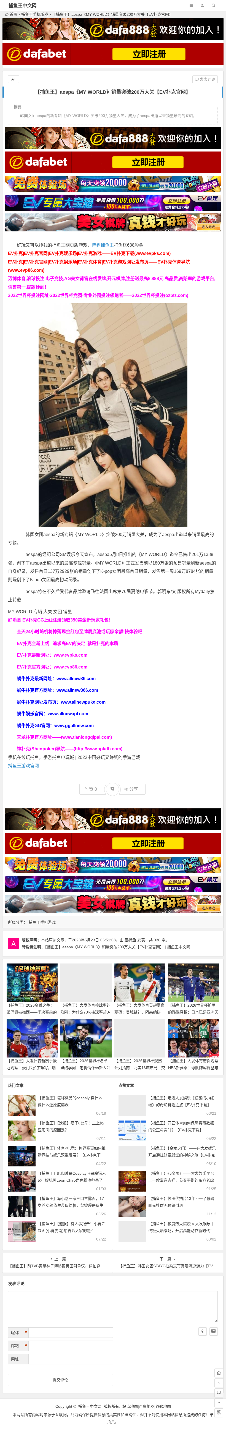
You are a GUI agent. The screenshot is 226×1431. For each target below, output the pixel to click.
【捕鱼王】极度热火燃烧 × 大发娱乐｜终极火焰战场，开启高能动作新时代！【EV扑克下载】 (181, 1230)
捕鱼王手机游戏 (34, 14)
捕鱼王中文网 (23, 5)
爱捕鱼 (130, 940)
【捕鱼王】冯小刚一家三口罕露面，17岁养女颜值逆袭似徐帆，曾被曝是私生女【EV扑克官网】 (71, 1205)
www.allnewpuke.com (83, 702)
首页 (13, 14)
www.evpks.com (70, 655)
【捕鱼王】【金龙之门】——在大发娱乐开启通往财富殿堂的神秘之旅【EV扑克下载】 (182, 1155)
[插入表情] (202, 1331)
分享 (133, 789)
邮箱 (19, 1346)
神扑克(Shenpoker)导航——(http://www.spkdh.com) (69, 748)
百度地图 (146, 1406)
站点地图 (130, 1406)
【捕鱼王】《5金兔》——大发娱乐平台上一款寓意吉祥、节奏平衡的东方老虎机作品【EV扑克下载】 (181, 1180)
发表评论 (207, 79)
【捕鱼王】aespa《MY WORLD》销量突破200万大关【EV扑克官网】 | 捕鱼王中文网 (117, 947)
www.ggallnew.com (74, 725)
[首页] (218, 1373)
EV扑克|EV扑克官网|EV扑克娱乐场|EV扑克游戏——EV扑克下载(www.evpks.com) (89, 253)
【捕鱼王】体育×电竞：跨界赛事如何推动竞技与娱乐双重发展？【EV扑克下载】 (72, 1155)
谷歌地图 (163, 1406)
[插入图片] (213, 1331)
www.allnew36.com (76, 678)
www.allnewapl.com (68, 713)
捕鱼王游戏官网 (23, 765)
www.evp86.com (70, 667)
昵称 (19, 1333)
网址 (15, 1359)
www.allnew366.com (77, 690)
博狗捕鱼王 (103, 245)
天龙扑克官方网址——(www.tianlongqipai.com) (64, 737)
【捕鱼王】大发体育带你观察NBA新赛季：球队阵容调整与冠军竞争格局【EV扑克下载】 (193, 1068)
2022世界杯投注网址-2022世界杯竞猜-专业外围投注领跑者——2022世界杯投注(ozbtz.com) (98, 295)
